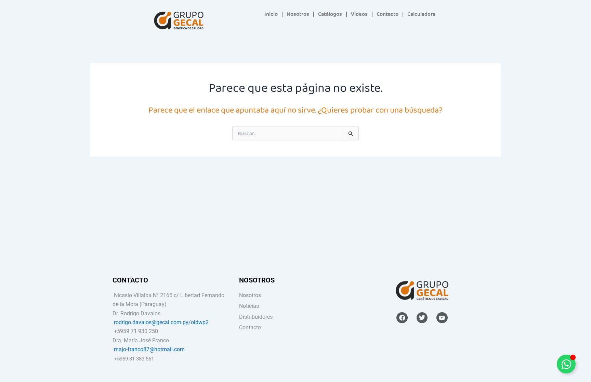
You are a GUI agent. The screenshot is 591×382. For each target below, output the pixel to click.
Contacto (387, 14)
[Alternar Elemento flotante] (566, 364)
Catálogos (330, 14)
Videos (359, 14)
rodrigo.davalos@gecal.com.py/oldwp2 (161, 322)
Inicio (271, 14)
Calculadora (421, 14)
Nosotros (298, 14)
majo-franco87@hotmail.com (149, 349)
